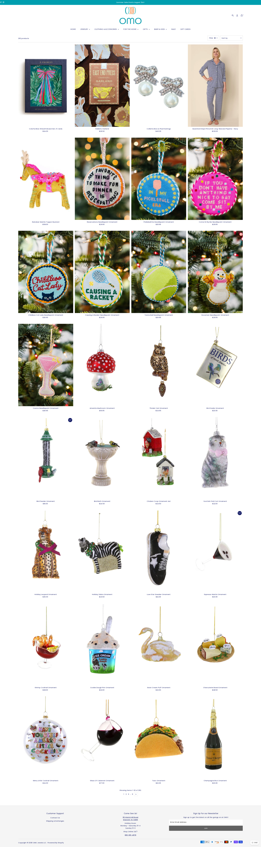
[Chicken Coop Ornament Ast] (158, 458)
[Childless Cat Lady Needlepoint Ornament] (45, 272)
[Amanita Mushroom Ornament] (102, 365)
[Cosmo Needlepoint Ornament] (45, 365)
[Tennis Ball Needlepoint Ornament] (158, 272)
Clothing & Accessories (106, 29)
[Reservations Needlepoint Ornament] (102, 179)
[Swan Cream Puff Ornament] (158, 644)
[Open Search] (233, 15)
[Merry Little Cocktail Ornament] (45, 737)
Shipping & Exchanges (55, 821)
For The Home (130, 29)
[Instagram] (3, 2)
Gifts (145, 29)
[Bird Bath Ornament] (102, 458)
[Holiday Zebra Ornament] (102, 551)
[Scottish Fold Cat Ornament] (215, 458)
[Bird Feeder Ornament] (45, 458)
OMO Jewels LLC (39, 843)
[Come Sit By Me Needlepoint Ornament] (215, 179)
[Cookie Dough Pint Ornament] (102, 644)
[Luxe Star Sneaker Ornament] (158, 551)
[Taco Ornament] (158, 737)
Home (73, 29)
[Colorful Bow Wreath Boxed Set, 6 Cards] (45, 85)
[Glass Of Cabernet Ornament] (102, 737)
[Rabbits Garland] (102, 85)
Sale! (173, 29)
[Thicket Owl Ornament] (158, 365)
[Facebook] (1, 2)
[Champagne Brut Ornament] (215, 737)
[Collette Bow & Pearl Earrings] (158, 85)
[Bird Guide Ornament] (215, 365)
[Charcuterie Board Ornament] (215, 644)
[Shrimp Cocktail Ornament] (45, 644)
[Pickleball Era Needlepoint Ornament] (158, 179)
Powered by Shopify (56, 843)
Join (206, 828)
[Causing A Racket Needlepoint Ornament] (102, 272)
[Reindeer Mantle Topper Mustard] (45, 179)
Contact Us (55, 818)
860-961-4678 (130, 835)
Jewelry (84, 29)
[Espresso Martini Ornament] (215, 551)
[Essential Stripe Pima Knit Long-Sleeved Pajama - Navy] (215, 85)
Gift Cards (185, 29)
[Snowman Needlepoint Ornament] (215, 272)
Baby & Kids (159, 29)
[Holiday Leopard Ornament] (45, 551)
